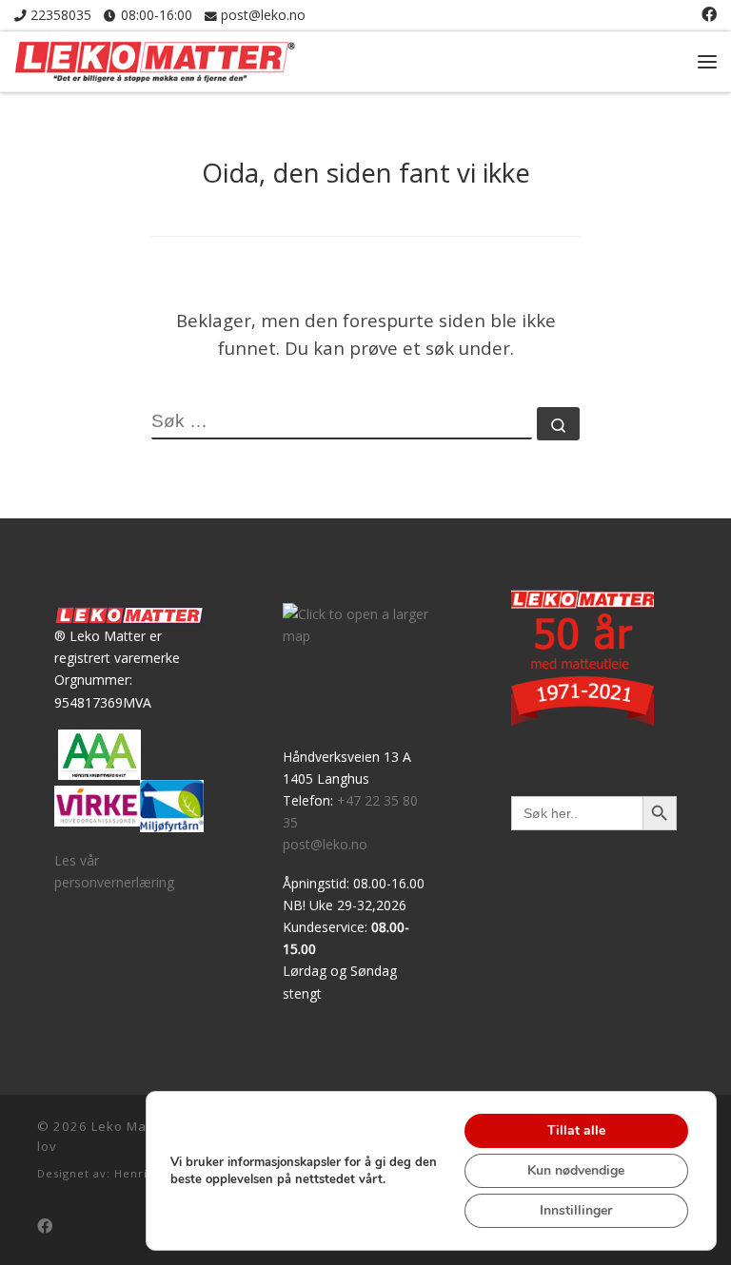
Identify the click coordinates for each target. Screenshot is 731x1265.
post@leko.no (325, 844)
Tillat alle (576, 1130)
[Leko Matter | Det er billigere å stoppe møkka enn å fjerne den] (154, 58)
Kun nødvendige (575, 1170)
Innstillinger (576, 1210)
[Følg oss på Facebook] (709, 14)
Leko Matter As (140, 1126)
